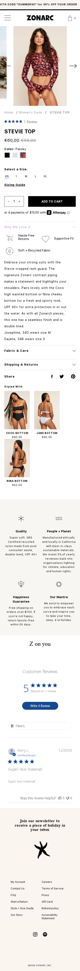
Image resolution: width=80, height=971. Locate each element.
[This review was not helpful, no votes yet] (67, 798)
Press (45, 895)
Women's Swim (30, 112)
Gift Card (47, 901)
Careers (47, 882)
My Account (18, 882)
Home (8, 112)
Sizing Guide (14, 185)
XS (7, 176)
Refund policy (50, 908)
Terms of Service (53, 888)
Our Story (17, 915)
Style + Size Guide (22, 908)
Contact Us (18, 888)
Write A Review (40, 706)
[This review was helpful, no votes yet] (59, 798)
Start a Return (19, 901)
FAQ (13, 895)
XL (45, 176)
